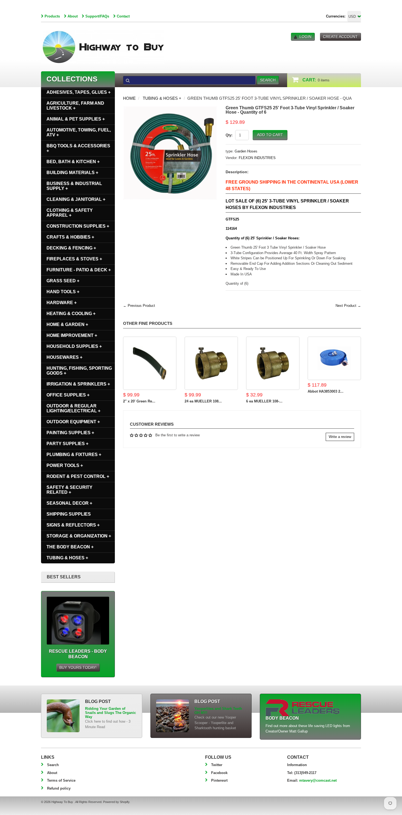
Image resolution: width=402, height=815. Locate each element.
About (73, 16)
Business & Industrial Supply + (74, 186)
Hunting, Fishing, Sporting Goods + (79, 370)
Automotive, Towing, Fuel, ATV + (78, 132)
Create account (340, 36)
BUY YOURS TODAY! (78, 667)
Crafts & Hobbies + (70, 237)
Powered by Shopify (116, 802)
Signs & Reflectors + (73, 525)
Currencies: (335, 16)
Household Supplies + (74, 346)
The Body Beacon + (70, 547)
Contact (123, 16)
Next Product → (348, 306)
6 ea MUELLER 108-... (264, 401)
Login (305, 36)
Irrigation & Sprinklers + (78, 384)
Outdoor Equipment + (73, 421)
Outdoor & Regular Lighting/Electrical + (73, 408)
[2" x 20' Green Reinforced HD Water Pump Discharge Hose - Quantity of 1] (149, 363)
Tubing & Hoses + (162, 98)
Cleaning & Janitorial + (75, 199)
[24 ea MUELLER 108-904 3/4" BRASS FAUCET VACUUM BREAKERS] (211, 363)
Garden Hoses (246, 151)
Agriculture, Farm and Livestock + (75, 105)
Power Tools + (64, 465)
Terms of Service (61, 780)
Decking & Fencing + (71, 248)
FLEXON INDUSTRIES (257, 158)
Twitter (216, 765)
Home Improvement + (71, 335)
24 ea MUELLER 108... (203, 401)
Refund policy (59, 788)
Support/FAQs (97, 16)
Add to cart (270, 135)
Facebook (219, 773)
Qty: (229, 135)
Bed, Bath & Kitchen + (73, 161)
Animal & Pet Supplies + (75, 119)
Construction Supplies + (77, 226)
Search (53, 765)
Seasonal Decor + (69, 503)
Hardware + (61, 302)
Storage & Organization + (78, 536)
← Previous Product (139, 306)
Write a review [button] (340, 437)
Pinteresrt (219, 780)
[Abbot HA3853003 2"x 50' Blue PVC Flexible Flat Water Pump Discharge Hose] (334, 358)
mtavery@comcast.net (318, 780)
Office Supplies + (67, 395)
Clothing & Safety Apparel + (69, 212)
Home (129, 98)
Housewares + (64, 357)
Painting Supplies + (70, 432)
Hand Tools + (62, 291)
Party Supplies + (67, 443)
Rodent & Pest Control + (77, 476)
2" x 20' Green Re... (139, 401)
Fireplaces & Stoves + (74, 259)
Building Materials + (72, 172)
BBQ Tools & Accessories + (78, 148)
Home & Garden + (67, 324)
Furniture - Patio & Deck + (78, 269)
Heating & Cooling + (70, 313)
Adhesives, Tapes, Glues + (78, 92)
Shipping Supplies (68, 514)
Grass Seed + (62, 280)
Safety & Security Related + (69, 490)
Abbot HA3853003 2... (325, 391)
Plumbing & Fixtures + (73, 454)
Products (52, 16)
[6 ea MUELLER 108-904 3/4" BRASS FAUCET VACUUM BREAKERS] (272, 363)
